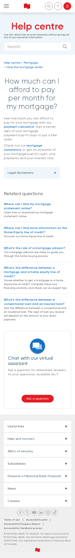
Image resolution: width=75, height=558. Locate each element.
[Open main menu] (6, 6)
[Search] (64, 46)
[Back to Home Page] (27, 6)
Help (58, 6)
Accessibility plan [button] (38, 519)
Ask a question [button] (37, 398)
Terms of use (12, 519)
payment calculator (19, 127)
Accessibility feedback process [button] (23, 528)
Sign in (67, 6)
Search (49, 6)
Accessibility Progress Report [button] (22, 524)
